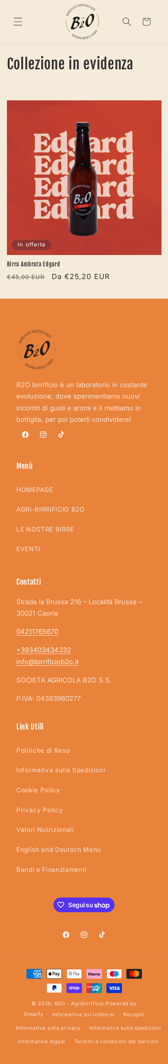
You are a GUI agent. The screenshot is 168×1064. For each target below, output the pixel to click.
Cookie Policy (38, 790)
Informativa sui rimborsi (83, 1014)
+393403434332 (43, 650)
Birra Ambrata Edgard (33, 264)
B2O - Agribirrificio (79, 1003)
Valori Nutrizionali (45, 829)
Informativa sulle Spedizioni (60, 770)
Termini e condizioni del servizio (116, 1041)
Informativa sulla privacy (48, 1028)
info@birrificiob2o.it (47, 662)
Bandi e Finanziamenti (51, 869)
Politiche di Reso (43, 750)
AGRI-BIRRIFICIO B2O (50, 509)
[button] (18, 21)
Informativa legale (41, 1041)
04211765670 (37, 631)
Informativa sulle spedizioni (125, 1028)
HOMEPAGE (34, 490)
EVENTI (28, 549)
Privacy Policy (39, 810)
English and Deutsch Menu (58, 849)
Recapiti (133, 1014)
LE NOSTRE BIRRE (45, 529)
